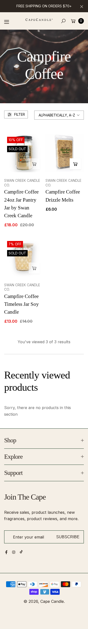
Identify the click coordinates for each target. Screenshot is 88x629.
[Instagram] (13, 552)
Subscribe (67, 537)
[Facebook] (6, 552)
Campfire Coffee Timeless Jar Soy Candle (21, 304)
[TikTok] (21, 551)
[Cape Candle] (39, 19)
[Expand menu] (6, 21)
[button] (63, 21)
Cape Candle (52, 601)
